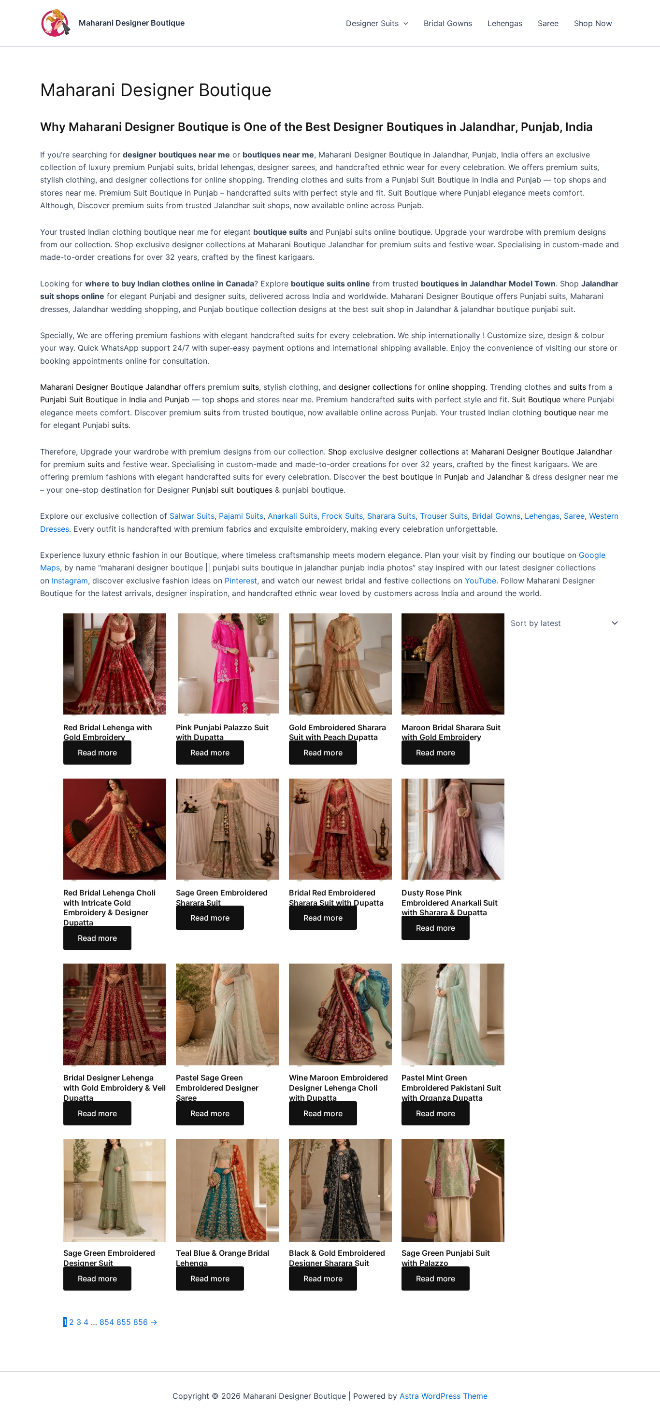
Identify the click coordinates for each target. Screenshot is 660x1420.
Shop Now (593, 23)
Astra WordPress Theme (444, 1396)
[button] (403, 23)
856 (140, 1322)
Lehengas (505, 23)
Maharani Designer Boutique (132, 23)
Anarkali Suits (292, 516)
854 (107, 1322)
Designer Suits (372, 23)
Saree (548, 23)
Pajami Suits (241, 516)
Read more (97, 752)
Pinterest (241, 580)
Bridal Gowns (448, 23)
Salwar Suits (192, 516)
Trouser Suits (444, 516)
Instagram (70, 580)
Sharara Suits (391, 516)
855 (123, 1322)
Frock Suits (342, 516)
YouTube (480, 580)
